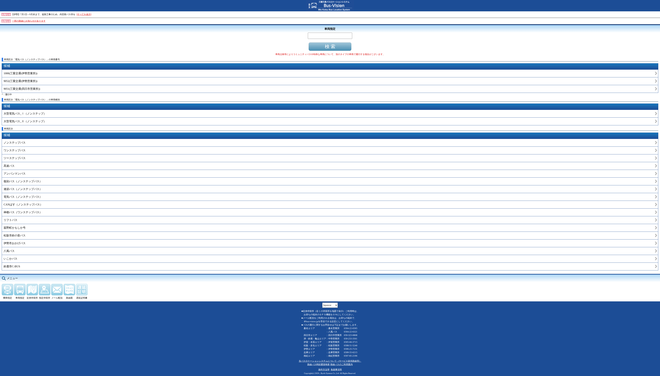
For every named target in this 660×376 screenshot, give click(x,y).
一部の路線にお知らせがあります (29, 21)
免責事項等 (336, 369)
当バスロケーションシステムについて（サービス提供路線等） (330, 361)
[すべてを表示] (83, 14)
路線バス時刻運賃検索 (318, 364)
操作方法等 (323, 369)
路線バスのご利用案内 (341, 364)
